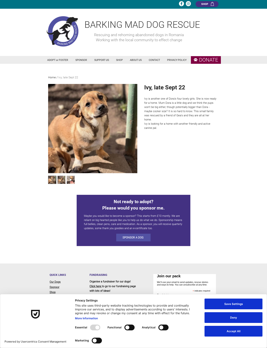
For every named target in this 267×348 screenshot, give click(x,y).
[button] (58, 60)
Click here (96, 286)
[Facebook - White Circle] (181, 3)
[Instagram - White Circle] (188, 3)
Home (52, 77)
